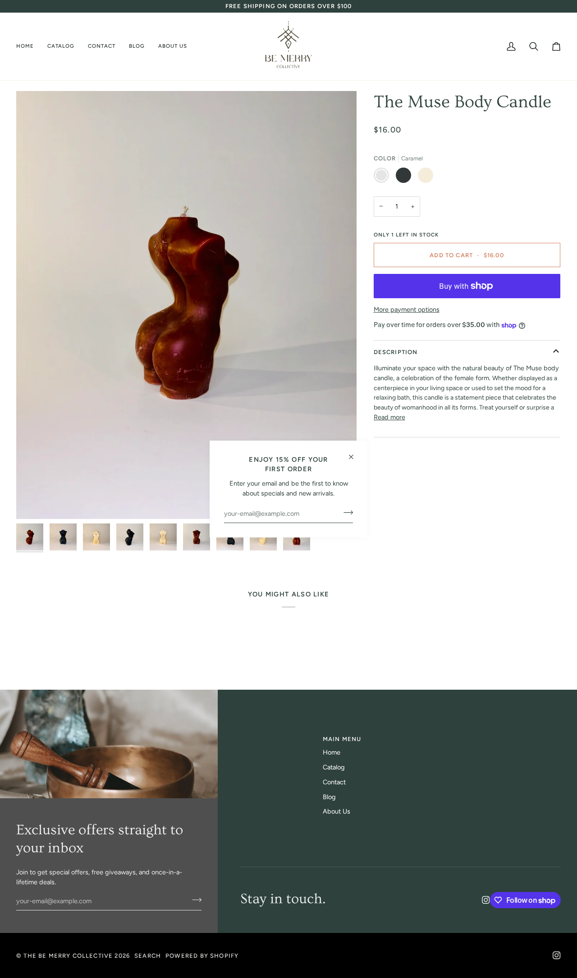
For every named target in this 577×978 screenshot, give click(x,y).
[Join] (345, 512)
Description (396, 352)
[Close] (355, 453)
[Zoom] (186, 305)
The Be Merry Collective (68, 955)
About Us (336, 811)
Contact (334, 782)
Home (331, 752)
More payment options (407, 309)
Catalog (334, 767)
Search (147, 955)
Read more (389, 417)
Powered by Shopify (201, 955)
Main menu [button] (342, 739)
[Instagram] (486, 900)
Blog (329, 797)
